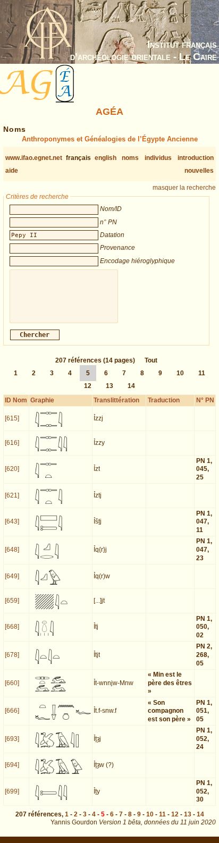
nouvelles (199, 170)
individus (158, 158)
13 (109, 386)
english (105, 158)
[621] (12, 495)
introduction (196, 158)
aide (11, 170)
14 (131, 386)
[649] (12, 576)
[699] (12, 791)
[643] (12, 521)
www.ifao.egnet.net (33, 158)
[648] (12, 549)
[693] (12, 739)
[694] (12, 765)
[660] (12, 683)
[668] (12, 626)
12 (87, 386)
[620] (12, 469)
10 (180, 373)
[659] (12, 600)
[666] (12, 710)
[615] (12, 418)
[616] (12, 442)
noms (130, 158)
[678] (12, 655)
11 (201, 373)
